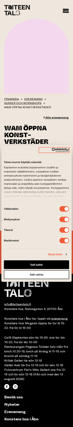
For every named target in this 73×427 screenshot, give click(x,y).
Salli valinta (36, 274)
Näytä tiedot (55, 254)
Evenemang (33, 99)
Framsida (11, 99)
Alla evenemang (57, 117)
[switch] (64, 219)
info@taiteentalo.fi (17, 304)
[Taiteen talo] (36, 288)
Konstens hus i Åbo (21, 419)
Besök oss (13, 397)
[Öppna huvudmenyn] (66, 10)
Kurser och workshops (22, 103)
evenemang (59, 318)
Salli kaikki (36, 264)
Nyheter (12, 404)
